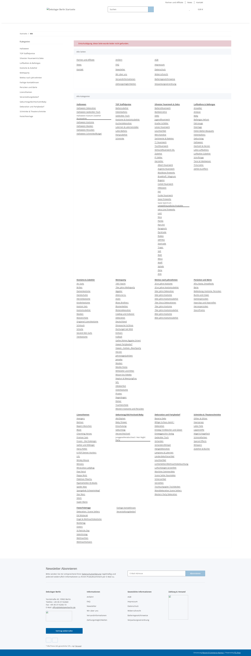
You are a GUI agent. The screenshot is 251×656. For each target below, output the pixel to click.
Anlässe (197, 112)
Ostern (80, 526)
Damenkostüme (83, 291)
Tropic (160, 247)
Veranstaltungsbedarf (126, 511)
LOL (78, 456)
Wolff (160, 262)
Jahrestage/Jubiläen (124, 355)
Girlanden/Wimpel (163, 445)
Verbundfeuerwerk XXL (165, 150)
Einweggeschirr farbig (164, 433)
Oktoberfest (121, 386)
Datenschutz (160, 69)
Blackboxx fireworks (166, 172)
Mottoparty (24, 73)
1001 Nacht (121, 283)
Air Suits (80, 283)
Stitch (79, 498)
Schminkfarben (200, 437)
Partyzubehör (121, 134)
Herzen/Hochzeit (123, 433)
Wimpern (198, 445)
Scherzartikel (160, 479)
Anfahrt (119, 59)
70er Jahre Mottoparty (125, 287)
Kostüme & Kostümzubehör (128, 119)
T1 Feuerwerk (160, 142)
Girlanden (159, 441)
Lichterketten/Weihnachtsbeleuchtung (171, 464)
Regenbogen (121, 397)
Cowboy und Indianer (125, 314)
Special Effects (200, 441)
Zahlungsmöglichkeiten (126, 84)
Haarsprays (199, 422)
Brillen (79, 287)
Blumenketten (122, 306)
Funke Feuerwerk (165, 195)
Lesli (160, 213)
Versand (78, 646)
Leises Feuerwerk (162, 127)
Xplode (161, 266)
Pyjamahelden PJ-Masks (87, 483)
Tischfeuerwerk (161, 146)
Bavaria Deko (160, 418)
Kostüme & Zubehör (28, 68)
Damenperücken (201, 298)
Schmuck (80, 325)
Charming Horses (84, 433)
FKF (159, 191)
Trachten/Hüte (122, 405)
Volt (159, 251)
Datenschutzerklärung (91, 574)
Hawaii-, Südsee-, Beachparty (128, 348)
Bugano (161, 180)
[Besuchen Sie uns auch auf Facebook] (48, 640)
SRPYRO (161, 239)
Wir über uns (121, 74)
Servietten (159, 483)
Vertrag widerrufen (64, 631)
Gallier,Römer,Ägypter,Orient (128, 340)
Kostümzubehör (84, 310)
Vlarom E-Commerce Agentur (213, 653)
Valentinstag (82, 534)
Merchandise (160, 134)
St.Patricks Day (83, 530)
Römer (118, 401)
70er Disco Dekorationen (165, 302)
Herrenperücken (201, 306)
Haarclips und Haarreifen (205, 302)
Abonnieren (195, 573)
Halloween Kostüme (85, 122)
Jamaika (119, 359)
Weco (160, 258)
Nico (160, 217)
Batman (80, 422)
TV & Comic (199, 165)
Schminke (120, 138)
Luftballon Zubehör (202, 153)
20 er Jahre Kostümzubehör (167, 287)
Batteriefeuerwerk (162, 108)
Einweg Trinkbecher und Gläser (168, 429)
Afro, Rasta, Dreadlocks (204, 283)
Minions (80, 464)
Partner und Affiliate (174, 2)
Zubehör (158, 153)
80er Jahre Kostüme (163, 314)
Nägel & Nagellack (202, 433)
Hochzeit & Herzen (202, 146)
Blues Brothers (122, 302)
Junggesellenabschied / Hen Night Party (130, 438)
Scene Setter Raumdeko (165, 475)
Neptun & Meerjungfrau (126, 378)
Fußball (119, 336)
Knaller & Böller (161, 123)
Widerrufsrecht (161, 74)
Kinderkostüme (83, 302)
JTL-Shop (237, 653)
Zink (159, 274)
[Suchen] (151, 9)
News (189, 2)
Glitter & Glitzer (200, 418)
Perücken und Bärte (28, 87)
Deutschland (121, 321)
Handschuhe (82, 295)
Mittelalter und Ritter (125, 371)
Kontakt (199, 2)
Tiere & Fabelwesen (202, 161)
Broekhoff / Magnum (167, 176)
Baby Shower (121, 422)
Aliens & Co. (121, 295)
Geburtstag (199, 138)
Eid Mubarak (82, 515)
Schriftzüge (199, 157)
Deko (157, 115)
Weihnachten (82, 538)
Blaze (79, 429)
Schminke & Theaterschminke (33, 111)
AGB (156, 59)
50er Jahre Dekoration (164, 291)
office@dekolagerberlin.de (63, 607)
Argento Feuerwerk (166, 168)
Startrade (162, 243)
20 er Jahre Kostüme (163, 283)
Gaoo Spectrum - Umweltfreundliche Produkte (170, 204)
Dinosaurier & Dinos (124, 325)
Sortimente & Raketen (164, 138)
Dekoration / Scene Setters (88, 511)
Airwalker (198, 108)
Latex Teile (198, 426)
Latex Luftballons (201, 150)
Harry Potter (82, 448)
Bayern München (84, 426)
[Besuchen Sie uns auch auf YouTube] (55, 640)
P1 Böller (158, 157)
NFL (117, 382)
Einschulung (121, 426)
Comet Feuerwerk (165, 184)
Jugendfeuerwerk (162, 119)
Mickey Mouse (83, 460)
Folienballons (121, 112)
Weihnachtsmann (84, 542)
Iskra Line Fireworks (166, 209)
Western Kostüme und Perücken (130, 408)
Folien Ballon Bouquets (204, 131)
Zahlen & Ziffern (201, 168)
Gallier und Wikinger (86, 445)
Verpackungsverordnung (165, 84)
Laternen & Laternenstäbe (127, 127)
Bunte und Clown (201, 295)
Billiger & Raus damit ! (164, 422)
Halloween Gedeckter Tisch (88, 112)
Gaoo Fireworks (164, 199)
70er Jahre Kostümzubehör (166, 310)
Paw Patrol (81, 471)
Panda (160, 221)
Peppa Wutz (82, 475)
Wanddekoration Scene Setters (168, 490)
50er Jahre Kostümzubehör (166, 298)
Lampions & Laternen (164, 452)
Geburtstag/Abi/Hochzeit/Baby (33, 102)
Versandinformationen (125, 79)
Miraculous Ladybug (85, 467)
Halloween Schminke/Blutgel (89, 133)
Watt (160, 255)
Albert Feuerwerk (165, 165)
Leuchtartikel (160, 131)
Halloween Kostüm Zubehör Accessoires (89, 117)
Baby (196, 115)
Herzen (119, 352)
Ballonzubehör (122, 108)
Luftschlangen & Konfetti (165, 467)
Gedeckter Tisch (123, 115)
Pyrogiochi (162, 228)
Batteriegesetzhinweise (165, 79)
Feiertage (198, 127)
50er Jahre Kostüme (163, 295)
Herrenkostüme (83, 298)
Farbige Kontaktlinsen (126, 507)
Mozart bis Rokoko (124, 374)
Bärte (196, 287)
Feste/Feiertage (26, 116)
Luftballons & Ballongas (30, 63)
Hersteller (159, 161)
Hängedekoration (162, 448)
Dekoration (120, 317)
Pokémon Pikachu (84, 479)
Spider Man (82, 486)
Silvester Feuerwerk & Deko (32, 58)
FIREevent (162, 187)
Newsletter (120, 69)
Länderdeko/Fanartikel (164, 456)
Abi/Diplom (120, 418)
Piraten (119, 393)
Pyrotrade (162, 232)
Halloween (198, 142)
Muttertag (81, 523)
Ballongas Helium (201, 119)
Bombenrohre (161, 112)
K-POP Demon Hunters (86, 452)
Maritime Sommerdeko (165, 471)
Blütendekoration (123, 310)
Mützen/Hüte (82, 317)
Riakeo (161, 236)
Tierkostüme (82, 336)
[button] (184, 9)
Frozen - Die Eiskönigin (86, 441)
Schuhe (80, 329)
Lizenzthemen (26, 92)
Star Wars (81, 494)
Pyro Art (161, 224)
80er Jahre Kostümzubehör (166, 317)
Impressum (160, 64)
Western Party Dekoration (166, 494)
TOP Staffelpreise (27, 53)
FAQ (117, 64)
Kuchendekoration (124, 123)
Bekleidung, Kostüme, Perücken (207, 291)
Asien (118, 298)
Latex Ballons (121, 131)
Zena (160, 270)
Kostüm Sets (82, 306)
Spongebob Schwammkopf (88, 490)
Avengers (81, 418)
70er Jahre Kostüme (163, 306)
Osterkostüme (122, 389)
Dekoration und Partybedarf (32, 106)
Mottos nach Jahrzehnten (31, 77)
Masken (80, 314)
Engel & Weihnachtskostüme (89, 519)
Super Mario (82, 502)
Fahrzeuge (198, 123)
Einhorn (119, 333)
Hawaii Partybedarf (124, 344)
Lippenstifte (199, 429)
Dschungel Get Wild (124, 329)
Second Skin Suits (84, 333)
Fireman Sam (82, 437)
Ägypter (119, 291)
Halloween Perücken (85, 130)
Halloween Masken (85, 126)
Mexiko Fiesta (121, 367)
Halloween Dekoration (86, 108)
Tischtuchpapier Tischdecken (167, 486)
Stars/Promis (199, 310)
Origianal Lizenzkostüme (87, 321)
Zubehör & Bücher (202, 448)
